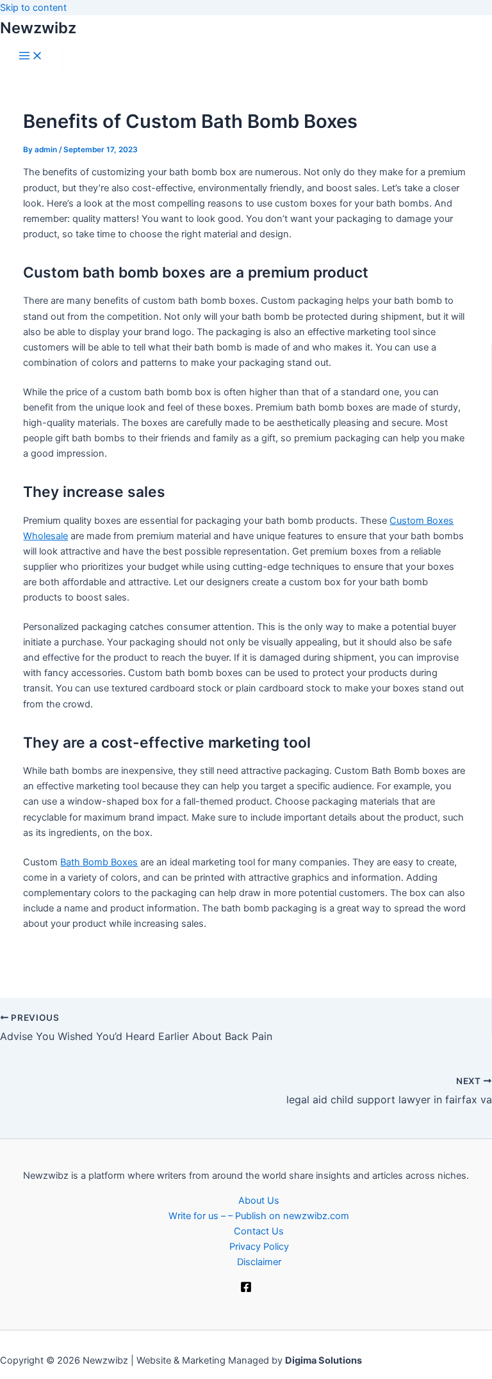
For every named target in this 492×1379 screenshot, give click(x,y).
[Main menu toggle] (31, 56)
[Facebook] (246, 1289)
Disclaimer (259, 1262)
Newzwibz (38, 28)
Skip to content (33, 7)
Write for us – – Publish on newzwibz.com (258, 1216)
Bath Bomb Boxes (99, 862)
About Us (258, 1200)
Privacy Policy (259, 1246)
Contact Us (259, 1231)
